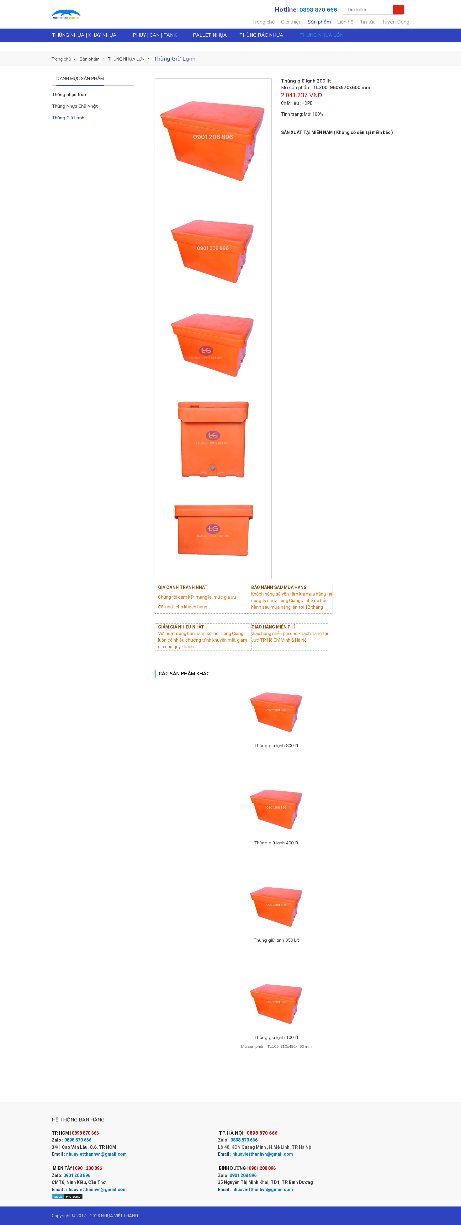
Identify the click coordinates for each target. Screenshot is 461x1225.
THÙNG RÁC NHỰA (261, 35)
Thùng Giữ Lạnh (68, 117)
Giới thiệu (291, 22)
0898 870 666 (77, 1139)
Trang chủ (263, 22)
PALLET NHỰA (210, 35)
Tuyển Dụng (395, 22)
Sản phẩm (319, 22)
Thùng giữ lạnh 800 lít (276, 745)
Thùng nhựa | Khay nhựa (84, 35)
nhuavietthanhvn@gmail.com (96, 1154)
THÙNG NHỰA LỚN (321, 35)
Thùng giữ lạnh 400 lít (276, 843)
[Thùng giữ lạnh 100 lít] (277, 1002)
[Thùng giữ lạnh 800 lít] (277, 710)
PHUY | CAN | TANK (155, 35)
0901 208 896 (76, 1175)
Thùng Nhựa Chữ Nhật (75, 106)
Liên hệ (345, 22)
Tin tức (367, 22)
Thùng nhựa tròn (69, 94)
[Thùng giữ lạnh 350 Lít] (277, 905)
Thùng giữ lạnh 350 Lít (276, 940)
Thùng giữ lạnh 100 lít (276, 1037)
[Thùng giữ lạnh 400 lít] (277, 807)
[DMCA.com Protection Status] (67, 1196)
